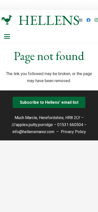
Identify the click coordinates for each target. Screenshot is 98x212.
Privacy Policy (73, 131)
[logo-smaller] (7, 20)
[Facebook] (88, 20)
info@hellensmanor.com (33, 131)
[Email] (80, 20)
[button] (7, 36)
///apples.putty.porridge (32, 124)
